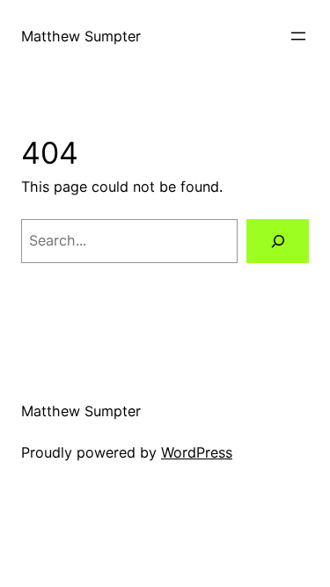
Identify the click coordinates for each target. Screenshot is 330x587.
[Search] (277, 241)
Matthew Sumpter (81, 36)
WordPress (196, 452)
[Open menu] (298, 36)
